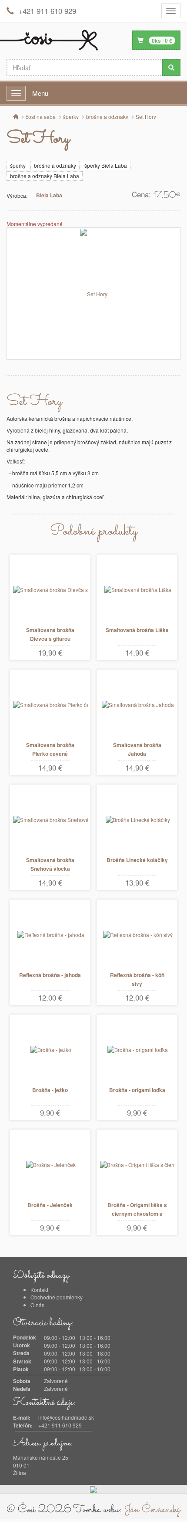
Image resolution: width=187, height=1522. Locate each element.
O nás (37, 1305)
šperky (18, 165)
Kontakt (39, 1289)
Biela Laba (49, 195)
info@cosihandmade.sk (66, 1417)
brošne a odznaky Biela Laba (44, 175)
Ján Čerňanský (152, 1510)
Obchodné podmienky (56, 1297)
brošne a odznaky (55, 165)
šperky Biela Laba (105, 165)
